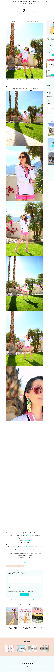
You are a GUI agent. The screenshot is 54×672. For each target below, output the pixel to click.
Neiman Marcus (49, 96)
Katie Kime (16, 83)
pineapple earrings (29, 535)
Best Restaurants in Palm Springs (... (37, 628)
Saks (48, 100)
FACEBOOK (25, 563)
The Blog (38, 21)
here (34, 84)
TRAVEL (30, 1)
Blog (23, 21)
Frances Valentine (50, 89)
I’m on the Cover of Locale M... (25, 628)
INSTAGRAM (25, 560)
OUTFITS (8, 1)
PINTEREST (25, 561)
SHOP (43, 1)
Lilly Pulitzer (49, 93)
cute (29, 83)
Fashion (32, 21)
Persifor (48, 99)
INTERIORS (25, 1)
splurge (24, 84)
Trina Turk (25, 83)
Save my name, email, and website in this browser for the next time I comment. (21, 591)
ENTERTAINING (14, 1)
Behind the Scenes (19, 21)
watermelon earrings (32, 537)
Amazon (48, 85)
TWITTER (25, 562)
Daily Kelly (29, 21)
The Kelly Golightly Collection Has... (12, 628)
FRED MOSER (27, 540)
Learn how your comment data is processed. (31, 599)
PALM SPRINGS (20, 1)
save (26, 84)
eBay (48, 88)
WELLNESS (34, 1)
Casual (26, 21)
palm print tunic (22, 537)
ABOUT (38, 1)
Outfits (35, 21)
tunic (32, 79)
